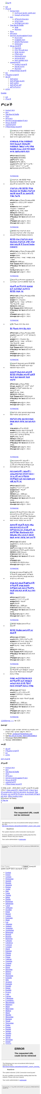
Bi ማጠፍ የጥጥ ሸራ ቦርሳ (20, 328)
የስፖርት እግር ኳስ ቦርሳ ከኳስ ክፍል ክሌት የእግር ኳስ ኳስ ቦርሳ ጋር (22, 421)
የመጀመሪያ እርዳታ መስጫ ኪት (25, 13)
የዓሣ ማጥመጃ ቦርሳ (21, 50)
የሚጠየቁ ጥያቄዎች (12, 75)
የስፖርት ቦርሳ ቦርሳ (19, 792)
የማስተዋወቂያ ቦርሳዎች (18, 71)
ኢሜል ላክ (4, 800)
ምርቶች (8, 9)
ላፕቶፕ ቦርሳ (19, 21)
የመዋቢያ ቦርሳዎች (21, 64)
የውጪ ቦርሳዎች (15, 46)
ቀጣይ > (9, 721)
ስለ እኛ (7, 77)
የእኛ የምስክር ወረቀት (17, 81)
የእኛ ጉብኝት (14, 83)
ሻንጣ (12, 31)
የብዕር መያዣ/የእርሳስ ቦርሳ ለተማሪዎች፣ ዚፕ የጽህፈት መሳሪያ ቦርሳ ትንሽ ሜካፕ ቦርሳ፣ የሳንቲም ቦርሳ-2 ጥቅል (21, 682)
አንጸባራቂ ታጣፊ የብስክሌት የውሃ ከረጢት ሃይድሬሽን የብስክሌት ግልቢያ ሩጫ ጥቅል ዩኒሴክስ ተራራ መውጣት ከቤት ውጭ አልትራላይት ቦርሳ (22, 146)
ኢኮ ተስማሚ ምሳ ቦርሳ (16, 794)
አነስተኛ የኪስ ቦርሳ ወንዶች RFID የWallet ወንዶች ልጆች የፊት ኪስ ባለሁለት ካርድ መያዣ (22, 376)
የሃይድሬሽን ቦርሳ (20, 56)
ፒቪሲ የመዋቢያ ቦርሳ (15, 796)
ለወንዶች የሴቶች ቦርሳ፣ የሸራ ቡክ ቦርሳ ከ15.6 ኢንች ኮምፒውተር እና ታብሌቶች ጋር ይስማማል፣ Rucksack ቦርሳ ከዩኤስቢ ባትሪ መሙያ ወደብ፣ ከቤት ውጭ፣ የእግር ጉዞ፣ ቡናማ (22, 531)
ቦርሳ (11, 17)
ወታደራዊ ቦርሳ (20, 58)
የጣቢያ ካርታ (33, 790)
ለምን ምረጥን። (15, 87)
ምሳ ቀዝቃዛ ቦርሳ (6, 792)
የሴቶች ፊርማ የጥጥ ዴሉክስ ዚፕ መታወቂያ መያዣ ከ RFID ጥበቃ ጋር (21, 288)
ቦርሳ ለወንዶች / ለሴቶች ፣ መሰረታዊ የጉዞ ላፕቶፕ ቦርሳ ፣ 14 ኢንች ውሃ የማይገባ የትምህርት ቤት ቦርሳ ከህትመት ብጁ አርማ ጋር (22, 476)
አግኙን (7, 89)
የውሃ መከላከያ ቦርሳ (21, 60)
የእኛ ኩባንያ (14, 79)
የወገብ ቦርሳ (18, 44)
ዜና (6, 73)
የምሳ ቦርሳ (13, 33)
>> (13, 721)
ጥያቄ (12, 176)
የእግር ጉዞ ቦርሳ (19, 52)
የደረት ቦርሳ (18, 38)
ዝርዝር (16, 176)
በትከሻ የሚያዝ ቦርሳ (21, 42)
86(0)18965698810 (30, 736)
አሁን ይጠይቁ (5, 759)
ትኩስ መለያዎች (12, 790)
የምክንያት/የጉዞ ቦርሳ (21, 19)
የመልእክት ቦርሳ (20, 40)
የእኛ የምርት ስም (16, 85)
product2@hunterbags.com (22, 734)
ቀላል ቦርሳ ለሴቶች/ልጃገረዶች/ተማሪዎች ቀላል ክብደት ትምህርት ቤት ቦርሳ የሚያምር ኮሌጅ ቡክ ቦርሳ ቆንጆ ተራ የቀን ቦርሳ (22, 588)
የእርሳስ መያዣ (19, 66)
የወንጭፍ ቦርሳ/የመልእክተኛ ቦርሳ (21, 36)
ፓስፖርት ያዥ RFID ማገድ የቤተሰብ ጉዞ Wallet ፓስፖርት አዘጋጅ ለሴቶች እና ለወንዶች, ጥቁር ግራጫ (22, 192)
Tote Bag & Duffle (17, 25)
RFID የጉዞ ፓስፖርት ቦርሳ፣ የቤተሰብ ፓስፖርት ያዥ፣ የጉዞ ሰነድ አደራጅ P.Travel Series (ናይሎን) (22, 243)
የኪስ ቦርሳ (18, 29)
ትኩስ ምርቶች (23, 790)
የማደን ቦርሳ (19, 54)
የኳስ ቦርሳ (18, 48)
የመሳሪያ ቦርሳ (14, 11)
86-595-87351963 (15, 736)
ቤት (6, 7)
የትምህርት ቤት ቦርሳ (21, 23)
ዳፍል (16, 27)
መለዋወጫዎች (15, 62)
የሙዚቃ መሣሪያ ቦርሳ (22, 15)
